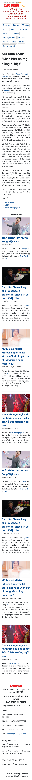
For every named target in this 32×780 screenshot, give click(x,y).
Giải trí (13, 29)
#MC (7, 205)
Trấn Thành (24, 256)
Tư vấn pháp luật (9, 46)
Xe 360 (5, 42)
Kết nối (13, 42)
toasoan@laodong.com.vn (16, 734)
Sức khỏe (22, 38)
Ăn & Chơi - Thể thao (11, 33)
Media (21, 42)
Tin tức (6, 29)
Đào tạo (16, 25)
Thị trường (23, 29)
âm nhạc (24, 249)
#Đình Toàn (9, 203)
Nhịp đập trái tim (9, 38)
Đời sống (25, 25)
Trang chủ (6, 25)
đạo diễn (7, 90)
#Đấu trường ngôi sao (13, 208)
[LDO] (16, 226)
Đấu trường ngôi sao (18, 433)
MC (7, 76)
